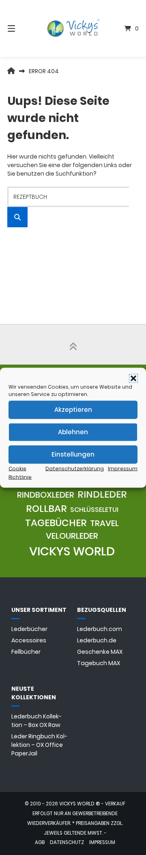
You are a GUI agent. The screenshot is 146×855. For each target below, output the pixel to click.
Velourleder (72, 536)
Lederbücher (29, 629)
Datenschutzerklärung (74, 468)
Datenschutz (67, 842)
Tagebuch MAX (98, 663)
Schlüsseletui (94, 509)
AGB (40, 842)
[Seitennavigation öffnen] (20, 28)
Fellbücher (26, 652)
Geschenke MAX (99, 652)
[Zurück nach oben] (73, 344)
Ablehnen (73, 432)
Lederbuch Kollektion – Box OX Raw (36, 720)
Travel (104, 523)
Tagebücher (56, 522)
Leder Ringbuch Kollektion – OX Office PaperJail (39, 744)
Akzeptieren (73, 409)
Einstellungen (73, 454)
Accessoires (28, 640)
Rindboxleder (45, 494)
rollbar (46, 508)
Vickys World (72, 551)
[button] (133, 378)
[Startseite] (73, 29)
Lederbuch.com (99, 629)
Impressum (122, 468)
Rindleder (102, 494)
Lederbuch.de (96, 640)
